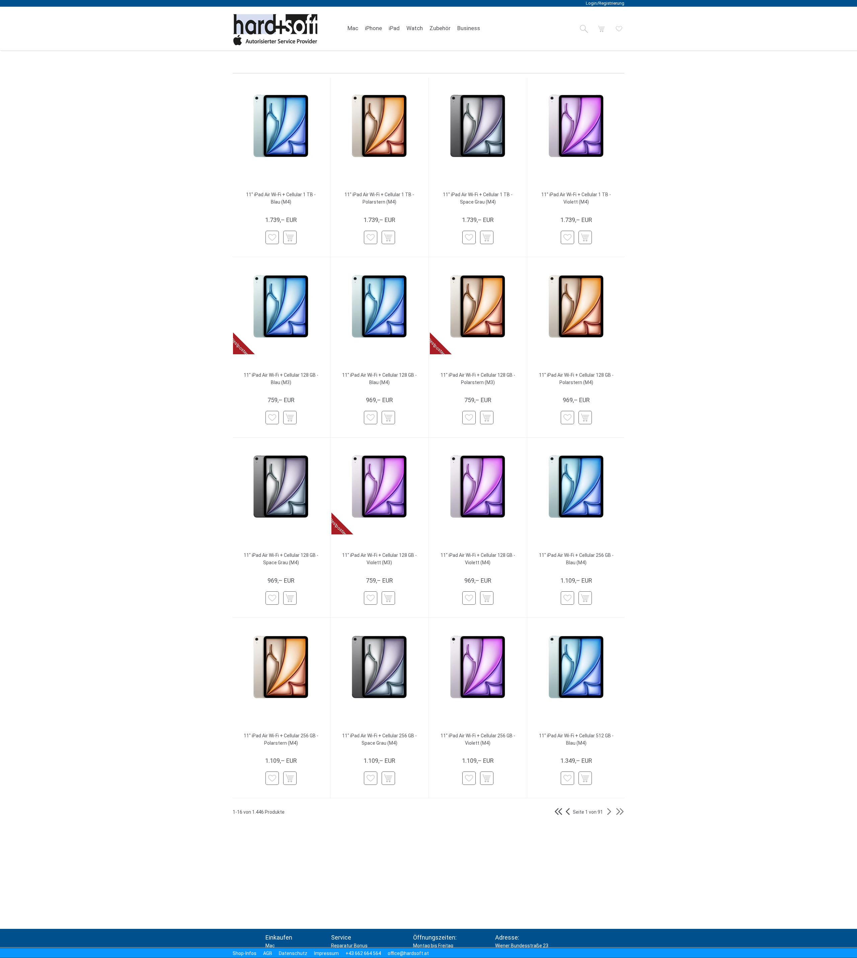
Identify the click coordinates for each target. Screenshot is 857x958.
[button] (583, 28)
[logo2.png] (275, 29)
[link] (353, 28)
